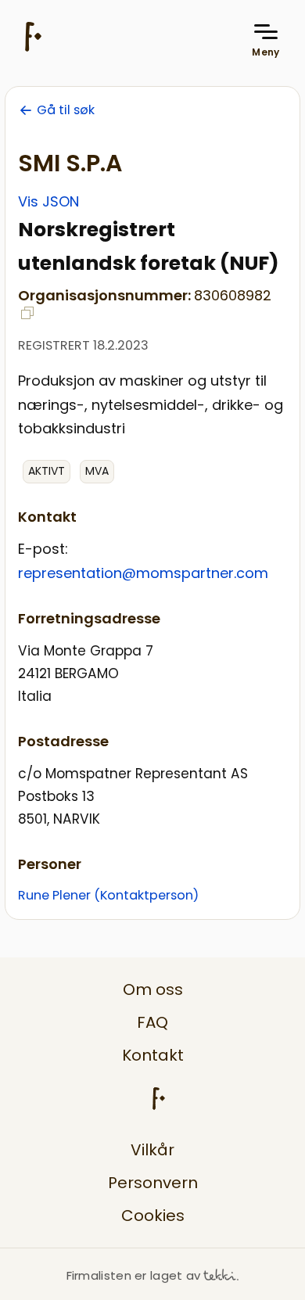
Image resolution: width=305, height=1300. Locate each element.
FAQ (152, 1022)
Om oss (153, 989)
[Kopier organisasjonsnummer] (27, 312)
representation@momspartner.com (143, 573)
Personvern (153, 1183)
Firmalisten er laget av (133, 1275)
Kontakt (153, 1055)
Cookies (153, 1215)
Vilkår (152, 1150)
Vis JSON (48, 201)
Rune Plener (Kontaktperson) (108, 895)
